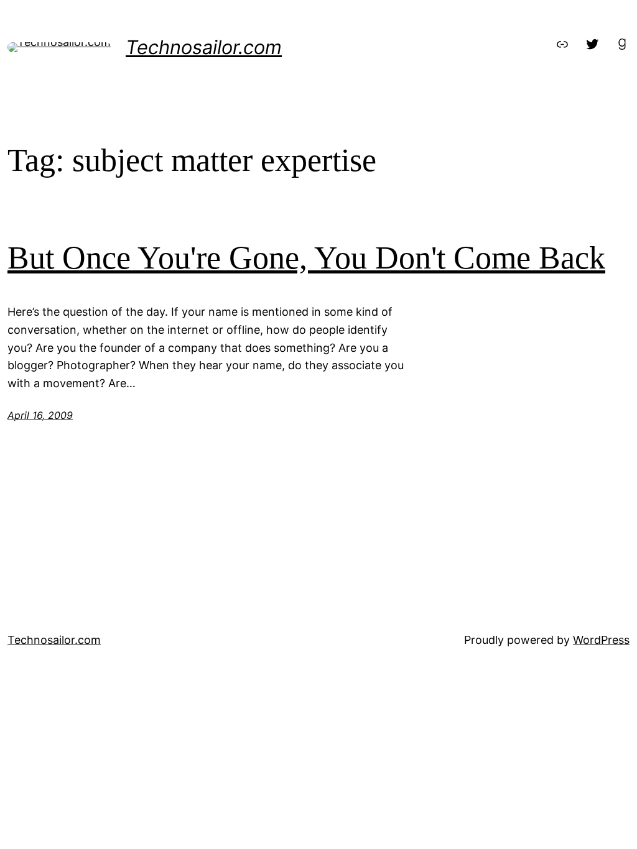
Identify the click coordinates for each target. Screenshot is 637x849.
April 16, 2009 (40, 415)
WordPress (601, 639)
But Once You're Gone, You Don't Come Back (306, 257)
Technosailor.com (204, 46)
